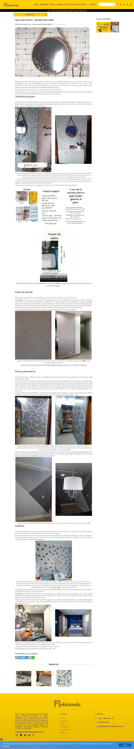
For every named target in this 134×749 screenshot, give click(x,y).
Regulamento (65, 727)
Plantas (53, 4)
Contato (92, 4)
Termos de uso (65, 729)
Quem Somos (81, 4)
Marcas (72, 4)
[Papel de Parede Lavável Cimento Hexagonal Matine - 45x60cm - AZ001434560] (23, 678)
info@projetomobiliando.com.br (110, 726)
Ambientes (44, 4)
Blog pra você (62, 4)
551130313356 (103, 722)
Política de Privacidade (17, 746)
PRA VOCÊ (36, 14)
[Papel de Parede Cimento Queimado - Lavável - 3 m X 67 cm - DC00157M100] (43, 678)
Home (36, 4)
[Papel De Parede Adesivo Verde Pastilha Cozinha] (64, 677)
